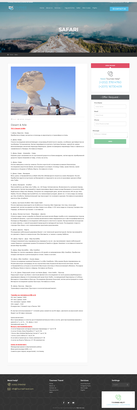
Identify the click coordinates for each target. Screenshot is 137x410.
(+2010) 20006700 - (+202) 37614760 (118, 404)
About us (52, 386)
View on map (110, 65)
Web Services (80, 408)
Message (96, 131)
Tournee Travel (17, 8)
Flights (94, 8)
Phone (96, 120)
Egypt (28, 119)
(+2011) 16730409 (110, 86)
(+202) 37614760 (110, 82)
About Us (49, 8)
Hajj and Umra (69, 8)
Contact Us (120, 9)
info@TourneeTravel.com (117, 2)
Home (42, 8)
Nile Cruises (86, 8)
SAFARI (22, 119)
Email (96, 111)
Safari (78, 8)
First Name (98, 103)
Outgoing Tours (85, 386)
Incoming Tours (85, 383)
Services (57, 8)
